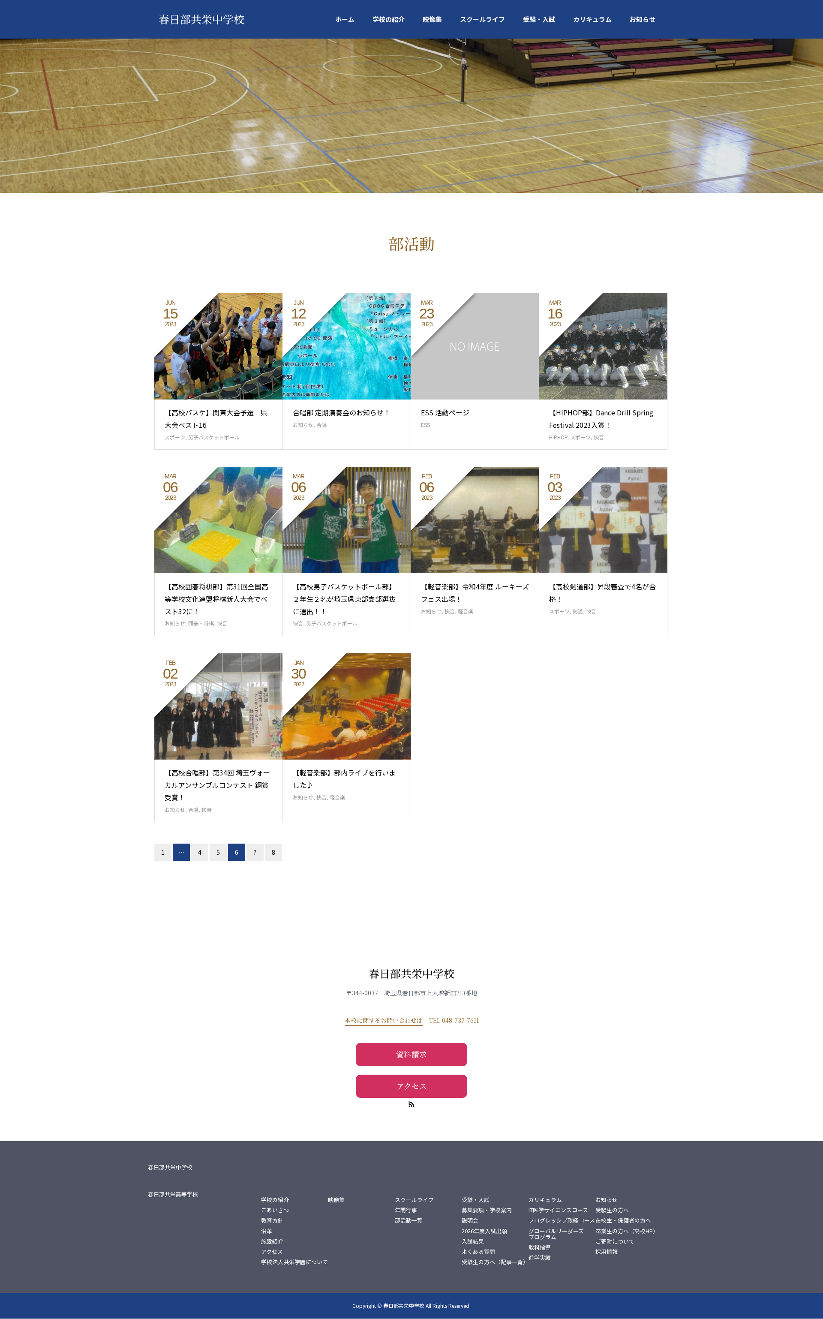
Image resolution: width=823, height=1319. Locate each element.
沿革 (266, 1231)
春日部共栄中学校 (201, 19)
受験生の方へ (612, 1210)
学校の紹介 (388, 19)
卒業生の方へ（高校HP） (626, 1231)
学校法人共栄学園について (294, 1262)
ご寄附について (614, 1241)
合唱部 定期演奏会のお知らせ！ (341, 412)
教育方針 (272, 1220)
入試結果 (473, 1241)
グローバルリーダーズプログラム (556, 1234)
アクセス (411, 1085)
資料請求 (411, 1054)
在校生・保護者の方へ (623, 1220)
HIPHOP (558, 437)
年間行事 (406, 1210)
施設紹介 (272, 1241)
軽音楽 (465, 611)
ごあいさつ (275, 1210)
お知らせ (642, 19)
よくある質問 (478, 1252)
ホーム (344, 19)
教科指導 (540, 1247)
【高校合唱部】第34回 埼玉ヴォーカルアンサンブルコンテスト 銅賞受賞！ (217, 784)
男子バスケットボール (214, 437)
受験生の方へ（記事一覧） (495, 1262)
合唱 (321, 424)
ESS (425, 424)
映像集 (432, 19)
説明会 (470, 1220)
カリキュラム (592, 19)
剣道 (578, 611)
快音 (599, 437)
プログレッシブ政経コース (562, 1220)
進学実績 (540, 1258)
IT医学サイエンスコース (558, 1210)
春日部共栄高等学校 (173, 1194)
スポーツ (175, 437)
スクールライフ (482, 19)
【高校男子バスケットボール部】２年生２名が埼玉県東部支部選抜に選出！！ (344, 598)
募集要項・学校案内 (487, 1210)
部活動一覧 (409, 1220)
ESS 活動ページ (445, 412)
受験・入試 (539, 19)
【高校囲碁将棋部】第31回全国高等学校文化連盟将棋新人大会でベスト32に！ (216, 598)
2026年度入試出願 (484, 1231)
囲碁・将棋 (201, 623)
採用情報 (606, 1252)
